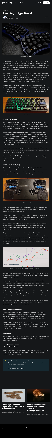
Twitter (22, 368)
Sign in (39, 2)
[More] (25, 3)
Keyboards (5, 10)
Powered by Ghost (46, 428)
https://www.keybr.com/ (12, 347)
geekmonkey (7, 2)
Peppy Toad (25, 56)
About (21, 2)
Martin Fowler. (19, 170)
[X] (26, 427)
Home (16, 2)
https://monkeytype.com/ (12, 344)
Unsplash (30, 56)
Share (46, 17)
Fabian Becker (11, 17)
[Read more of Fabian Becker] (5, 18)
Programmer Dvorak (33, 316)
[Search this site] (36, 3)
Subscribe (46, 2)
